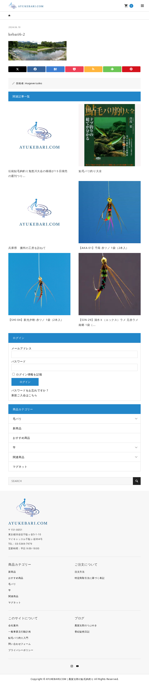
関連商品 (18, 457)
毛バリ (17, 419)
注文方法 (80, 571)
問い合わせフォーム (19, 644)
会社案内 (13, 625)
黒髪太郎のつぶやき (86, 625)
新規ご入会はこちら (24, 395)
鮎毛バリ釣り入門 (18, 638)
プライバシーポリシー (20, 650)
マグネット (20, 466)
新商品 (17, 428)
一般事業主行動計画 (19, 631)
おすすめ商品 (21, 438)
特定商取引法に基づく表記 (90, 578)
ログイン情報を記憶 (28, 374)
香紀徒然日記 (82, 631)
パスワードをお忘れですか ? (29, 390)
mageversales (33, 83)
